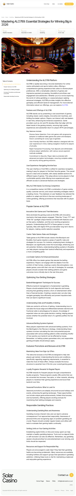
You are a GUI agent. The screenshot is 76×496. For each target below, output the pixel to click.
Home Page (40, 481)
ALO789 (65, 105)
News (6, 17)
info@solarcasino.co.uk (65, 481)
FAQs (54, 481)
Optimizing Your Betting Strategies (12, 89)
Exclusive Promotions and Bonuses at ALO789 (12, 93)
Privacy (62, 490)
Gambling (11, 17)
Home (2, 17)
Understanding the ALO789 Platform (12, 84)
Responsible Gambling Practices (11, 96)
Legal (71, 490)
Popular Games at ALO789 (10, 86)
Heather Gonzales (7, 32)
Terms (67, 490)
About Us (57, 490)
